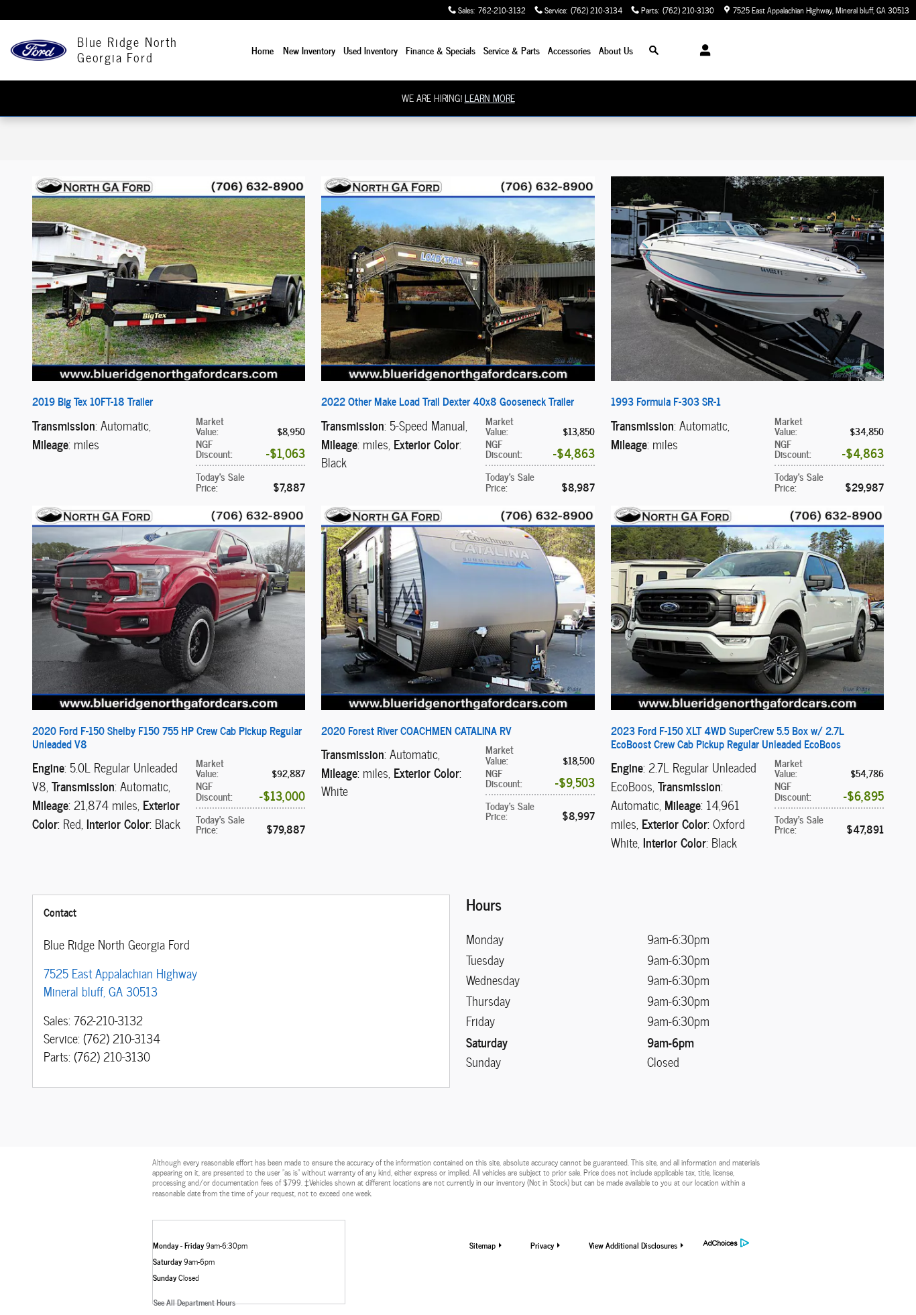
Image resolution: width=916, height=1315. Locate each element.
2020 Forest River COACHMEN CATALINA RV (416, 730)
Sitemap (482, 1245)
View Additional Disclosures (633, 1245)
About (616, 50)
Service (511, 50)
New (309, 50)
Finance (440, 50)
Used (370, 50)
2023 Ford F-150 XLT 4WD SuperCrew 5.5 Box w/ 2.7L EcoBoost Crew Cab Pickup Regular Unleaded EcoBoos (727, 737)
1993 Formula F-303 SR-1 (666, 401)
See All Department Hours (194, 1302)
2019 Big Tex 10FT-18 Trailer (92, 401)
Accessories (569, 50)
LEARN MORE (490, 98)
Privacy (542, 1245)
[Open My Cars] (701, 50)
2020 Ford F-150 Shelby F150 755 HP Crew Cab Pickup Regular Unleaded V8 (167, 737)
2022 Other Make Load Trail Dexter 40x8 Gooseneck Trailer (447, 401)
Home (262, 50)
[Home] (38, 50)
